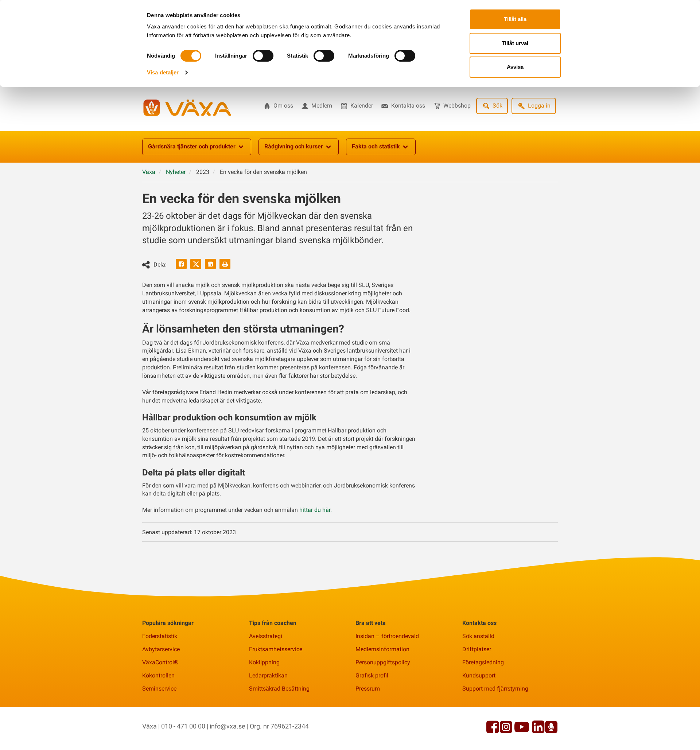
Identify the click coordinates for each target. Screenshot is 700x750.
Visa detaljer (163, 72)
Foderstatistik (159, 636)
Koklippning (264, 662)
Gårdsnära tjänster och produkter (192, 146)
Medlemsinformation (382, 649)
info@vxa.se (227, 726)
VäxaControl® (160, 662)
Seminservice (159, 688)
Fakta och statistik (376, 146)
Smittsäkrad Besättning (279, 688)
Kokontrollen (158, 675)
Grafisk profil (371, 675)
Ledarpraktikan (268, 675)
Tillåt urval (515, 43)
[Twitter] (195, 264)
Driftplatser (476, 649)
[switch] (263, 56)
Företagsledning (483, 662)
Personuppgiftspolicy (382, 662)
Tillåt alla (515, 19)
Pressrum (367, 688)
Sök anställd (478, 636)
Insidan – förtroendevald (387, 636)
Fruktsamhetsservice (275, 649)
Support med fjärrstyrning (495, 688)
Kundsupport (478, 675)
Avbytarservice (161, 649)
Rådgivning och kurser (293, 146)
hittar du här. (315, 509)
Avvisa (515, 67)
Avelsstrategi (265, 636)
